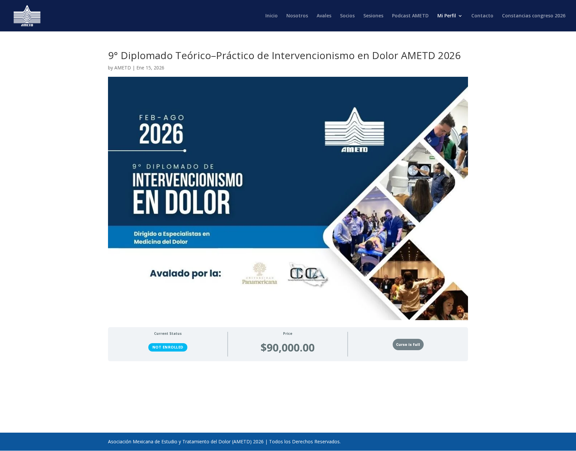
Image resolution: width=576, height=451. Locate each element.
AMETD (122, 67)
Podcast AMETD (410, 16)
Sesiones (373, 16)
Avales (324, 16)
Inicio (271, 16)
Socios (347, 16)
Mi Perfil (446, 16)
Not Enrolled (167, 347)
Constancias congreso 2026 (533, 16)
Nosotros (297, 16)
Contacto (482, 16)
